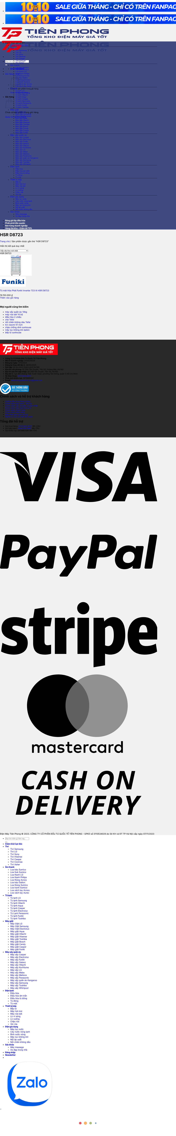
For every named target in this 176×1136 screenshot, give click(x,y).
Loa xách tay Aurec (23, 86)
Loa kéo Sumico (22, 67)
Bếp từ (18, 182)
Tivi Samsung (21, 50)
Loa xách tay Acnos (23, 84)
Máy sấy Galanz (22, 143)
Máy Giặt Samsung (23, 114)
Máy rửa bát (20, 186)
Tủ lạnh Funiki (21, 105)
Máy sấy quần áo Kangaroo (26, 158)
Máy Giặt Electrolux (23, 116)
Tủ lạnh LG (19, 91)
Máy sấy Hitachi (22, 146)
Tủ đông (18, 175)
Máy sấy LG (20, 150)
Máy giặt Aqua (21, 118)
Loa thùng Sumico (22, 80)
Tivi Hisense (20, 56)
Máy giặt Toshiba (22, 124)
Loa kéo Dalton (21, 78)
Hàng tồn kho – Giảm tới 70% (18, 228)
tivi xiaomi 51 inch (14, 324)
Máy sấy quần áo (18, 135)
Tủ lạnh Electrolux (22, 101)
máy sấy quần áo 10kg (16, 312)
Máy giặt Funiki (21, 133)
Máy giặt (14, 109)
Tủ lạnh (13, 88)
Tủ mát (18, 177)
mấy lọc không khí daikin (17, 330)
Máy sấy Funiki (21, 141)
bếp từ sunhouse (13, 332)
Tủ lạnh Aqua (20, 97)
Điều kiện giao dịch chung (16, 414)
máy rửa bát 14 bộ (14, 314)
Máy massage (21, 214)
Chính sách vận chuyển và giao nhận (21, 406)
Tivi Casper (20, 59)
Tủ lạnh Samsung (22, 93)
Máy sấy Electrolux (23, 139)
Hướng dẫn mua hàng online (17, 401)
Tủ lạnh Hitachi (21, 95)
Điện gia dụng (17, 196)
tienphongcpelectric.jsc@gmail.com (26, 380)
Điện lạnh (14, 166)
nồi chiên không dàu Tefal (17, 322)
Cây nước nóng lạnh (23, 201)
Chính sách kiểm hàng (15, 412)
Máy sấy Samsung (23, 160)
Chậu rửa (19, 192)
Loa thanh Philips (22, 74)
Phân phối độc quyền (15, 223)
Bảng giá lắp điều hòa (15, 220)
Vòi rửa (18, 194)
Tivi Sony (19, 54)
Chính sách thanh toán (15, 410)
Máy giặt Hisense (22, 122)
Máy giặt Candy (21, 128)
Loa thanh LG (21, 72)
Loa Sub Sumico (22, 69)
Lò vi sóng (19, 188)
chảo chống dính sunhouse (18, 327)
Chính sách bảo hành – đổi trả (18, 403)
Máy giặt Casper (22, 130)
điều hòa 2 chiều (13, 317)
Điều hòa (19, 169)
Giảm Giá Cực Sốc (19, 45)
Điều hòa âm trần (22, 171)
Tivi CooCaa (20, 61)
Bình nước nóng (21, 203)
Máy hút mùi (20, 184)
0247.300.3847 (24, 376)
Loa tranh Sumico (22, 82)
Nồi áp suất (20, 207)
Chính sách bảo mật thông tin (18, 408)
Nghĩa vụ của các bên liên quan (19, 416)
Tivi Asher (19, 63)
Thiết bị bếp (16, 179)
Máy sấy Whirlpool (23, 164)
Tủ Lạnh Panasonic (23, 103)
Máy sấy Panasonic (23, 156)
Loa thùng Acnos (22, 76)
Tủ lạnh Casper (21, 99)
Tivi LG (18, 52)
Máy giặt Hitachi (22, 120)
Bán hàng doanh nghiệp (16, 225)
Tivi (12, 48)
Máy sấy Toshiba (22, 162)
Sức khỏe (14, 211)
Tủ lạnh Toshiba (22, 107)
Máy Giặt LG (20, 112)
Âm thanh (14, 65)
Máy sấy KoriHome (23, 148)
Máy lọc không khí (22, 205)
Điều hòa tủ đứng (22, 173)
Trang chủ (5, 241)
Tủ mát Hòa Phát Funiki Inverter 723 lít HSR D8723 (24, 290)
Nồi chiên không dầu (23, 209)
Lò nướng (19, 190)
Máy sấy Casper (22, 137)
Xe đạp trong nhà (22, 216)
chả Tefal (9, 319)
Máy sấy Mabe (21, 152)
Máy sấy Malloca (22, 154)
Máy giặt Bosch (21, 126)
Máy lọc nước (21, 199)
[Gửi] (6, 64)
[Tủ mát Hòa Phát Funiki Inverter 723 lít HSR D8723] (16, 275)
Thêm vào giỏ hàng (9, 297)
